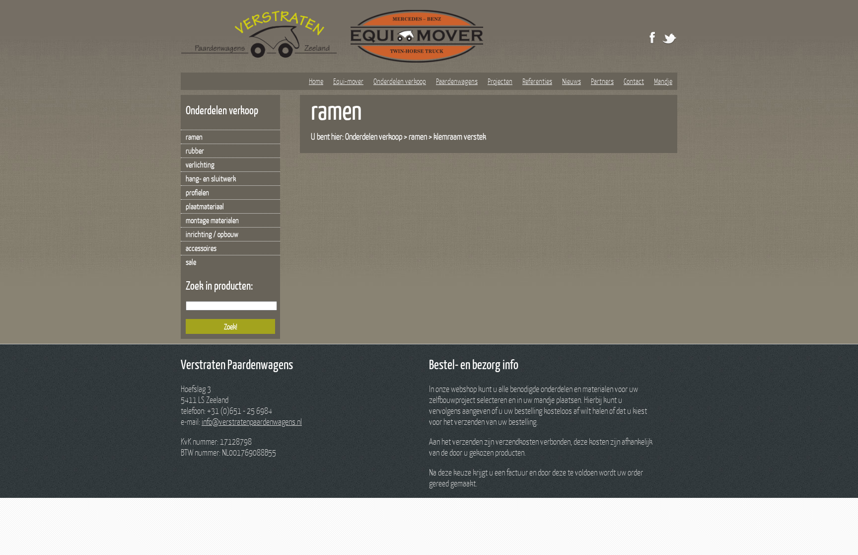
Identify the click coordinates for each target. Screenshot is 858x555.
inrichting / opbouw (212, 234)
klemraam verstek (459, 136)
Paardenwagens (457, 81)
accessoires (201, 247)
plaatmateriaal (205, 206)
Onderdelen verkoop (399, 81)
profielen (197, 192)
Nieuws (571, 81)
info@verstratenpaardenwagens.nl (252, 421)
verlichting (200, 164)
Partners (602, 81)
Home (316, 81)
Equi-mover (348, 81)
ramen (194, 136)
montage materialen (212, 220)
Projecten (500, 81)
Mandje (663, 81)
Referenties (537, 81)
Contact (634, 81)
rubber (195, 150)
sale (191, 261)
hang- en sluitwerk (211, 178)
